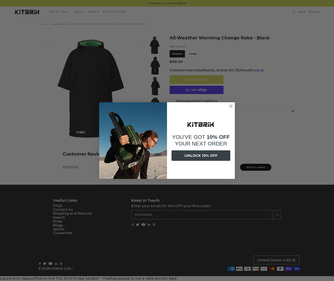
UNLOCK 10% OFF (200, 155)
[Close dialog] (231, 106)
